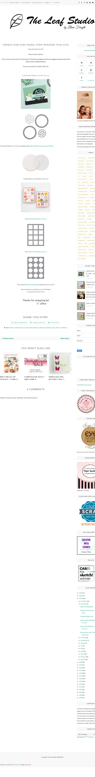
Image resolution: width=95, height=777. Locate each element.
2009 (80, 692)
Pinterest (81, 73)
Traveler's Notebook (83, 246)
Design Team (85, 182)
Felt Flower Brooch (83, 194)
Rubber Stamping (82, 228)
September (84, 640)
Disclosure (26, 2)
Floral (92, 194)
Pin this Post (55, 322)
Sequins (90, 234)
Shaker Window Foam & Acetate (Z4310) (41, 146)
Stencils (80, 243)
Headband (88, 203)
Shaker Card (42, 327)
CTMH (11, 327)
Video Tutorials (82, 249)
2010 (80, 689)
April (82, 651)
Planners (89, 219)
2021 (80, 598)
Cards (90, 176)
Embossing (90, 185)
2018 (80, 667)
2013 (80, 681)
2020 (80, 662)
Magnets (87, 209)
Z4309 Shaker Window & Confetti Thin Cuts (36, 75)
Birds (91, 173)
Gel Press (87, 200)
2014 (80, 678)
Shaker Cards (51, 327)
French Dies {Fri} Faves (32, 327)
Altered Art (89, 167)
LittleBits (80, 209)
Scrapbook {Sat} (82, 234)
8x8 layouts (81, 163)
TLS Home (3, 2)
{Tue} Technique (82, 258)
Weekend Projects (82, 252)
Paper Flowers (81, 216)
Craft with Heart (82, 179)
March (82, 654)
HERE (42, 292)
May (82, 648)
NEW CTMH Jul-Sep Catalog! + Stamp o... (9, 378)
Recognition (37, 2)
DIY (79, 182)
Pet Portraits (81, 219)
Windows (64, 327)
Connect (47, 2)
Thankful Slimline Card (86, 616)
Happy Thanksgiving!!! (86, 606)
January (83, 659)
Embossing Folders (83, 188)
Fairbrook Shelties (82, 191)
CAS (79, 176)
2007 (80, 698)
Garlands (80, 200)
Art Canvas (81, 170)
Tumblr (81, 80)
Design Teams (14, 2)
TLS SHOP (82, 65)
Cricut (90, 179)
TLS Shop (56, 2)
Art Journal (89, 170)
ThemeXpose (16, 764)
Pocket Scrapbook (82, 222)
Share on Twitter (39, 322)
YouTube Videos (82, 255)
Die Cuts (22, 327)
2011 (80, 687)
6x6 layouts (81, 160)
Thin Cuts (58, 327)
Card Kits (84, 176)
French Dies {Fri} (82, 197)
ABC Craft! (89, 163)
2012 (80, 684)
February (83, 657)
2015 (80, 676)
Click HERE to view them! (84, 385)
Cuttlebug (17, 327)
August (83, 643)
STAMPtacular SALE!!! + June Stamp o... (34, 378)
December (84, 601)
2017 (80, 670)
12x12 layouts (81, 157)
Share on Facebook (20, 322)
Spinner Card (81, 240)
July (82, 646)
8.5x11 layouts (90, 160)
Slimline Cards (87, 237)
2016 (80, 673)
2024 (80, 593)
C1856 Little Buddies (32, 284)
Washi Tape (91, 249)
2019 (80, 665)
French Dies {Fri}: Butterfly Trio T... (57, 378)
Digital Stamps (81, 185)
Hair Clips (80, 203)
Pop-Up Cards (81, 225)
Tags (86, 243)
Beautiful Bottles (82, 173)
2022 (80, 595)
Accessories (81, 167)
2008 (80, 695)
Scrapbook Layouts (83, 231)
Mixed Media (81, 212)
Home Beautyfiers (82, 206)
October (83, 637)
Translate (91, 737)
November (84, 604)
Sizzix (79, 237)
